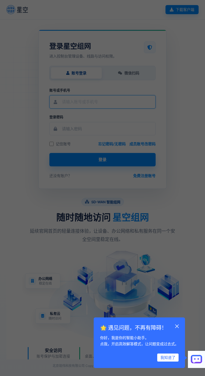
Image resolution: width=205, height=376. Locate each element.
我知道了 (167, 357)
